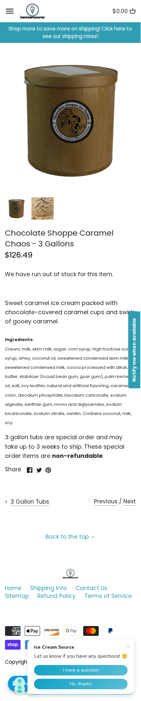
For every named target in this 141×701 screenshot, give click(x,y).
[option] (16, 208)
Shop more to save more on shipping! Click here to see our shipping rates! (70, 32)
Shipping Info (48, 588)
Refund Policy (56, 596)
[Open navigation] (10, 11)
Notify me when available (134, 350)
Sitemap (17, 596)
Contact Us (91, 588)
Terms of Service (108, 596)
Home (13, 588)
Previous (105, 501)
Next (129, 501)
